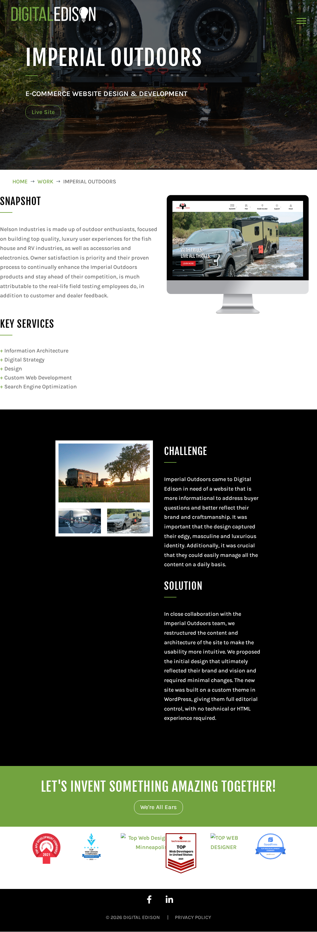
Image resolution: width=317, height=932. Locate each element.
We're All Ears (158, 807)
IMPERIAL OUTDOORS (113, 57)
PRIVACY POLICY (193, 917)
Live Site (43, 112)
